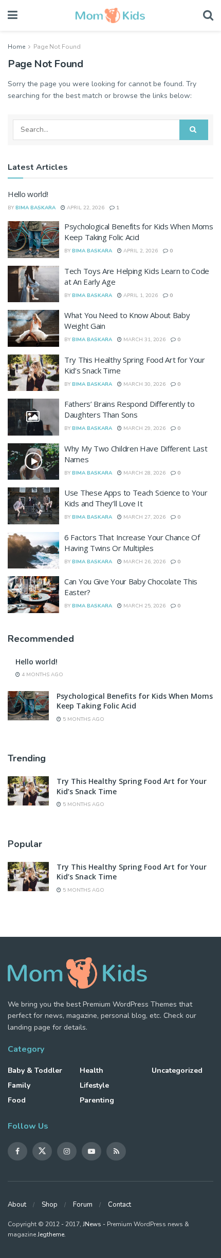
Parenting (97, 1100)
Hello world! (28, 194)
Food (17, 1100)
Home (16, 47)
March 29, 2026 (143, 428)
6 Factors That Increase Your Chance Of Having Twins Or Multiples (132, 542)
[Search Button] (193, 130)
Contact (119, 1204)
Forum (83, 1204)
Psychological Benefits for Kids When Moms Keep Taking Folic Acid (138, 231)
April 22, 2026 (84, 207)
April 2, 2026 (140, 250)
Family (19, 1085)
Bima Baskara (35, 207)
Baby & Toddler (35, 1070)
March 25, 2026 (143, 606)
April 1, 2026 (140, 295)
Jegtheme (51, 1234)
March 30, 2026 (143, 384)
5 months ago (82, 719)
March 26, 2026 (143, 561)
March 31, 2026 (143, 339)
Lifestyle (94, 1085)
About (17, 1204)
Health (91, 1070)
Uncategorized (177, 1070)
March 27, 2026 (143, 517)
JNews (92, 1224)
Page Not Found (57, 47)
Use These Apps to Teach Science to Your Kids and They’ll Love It (135, 497)
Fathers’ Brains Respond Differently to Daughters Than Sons (129, 409)
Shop (50, 1204)
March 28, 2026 (143, 473)
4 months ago (41, 674)
